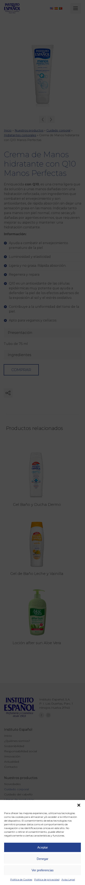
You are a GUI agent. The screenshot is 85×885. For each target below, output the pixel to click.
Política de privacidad (46, 879)
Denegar (42, 859)
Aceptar (42, 847)
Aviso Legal (68, 879)
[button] (79, 805)
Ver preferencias (43, 870)
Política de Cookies (21, 879)
